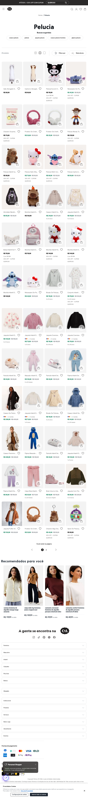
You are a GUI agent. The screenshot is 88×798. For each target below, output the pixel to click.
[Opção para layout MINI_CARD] (35, 53)
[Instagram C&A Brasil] (33, 637)
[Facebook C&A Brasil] (54, 637)
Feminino (6, 645)
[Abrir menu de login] (76, 9)
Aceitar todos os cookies (39, 794)
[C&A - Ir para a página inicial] (9, 9)
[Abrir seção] (47, 645)
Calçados (6, 666)
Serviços (6, 715)
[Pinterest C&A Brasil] (44, 637)
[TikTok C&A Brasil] (39, 637)
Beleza (6, 680)
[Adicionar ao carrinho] (17, 81)
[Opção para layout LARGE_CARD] (44, 53)
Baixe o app (7, 722)
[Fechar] (84, 790)
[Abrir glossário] (46, 691)
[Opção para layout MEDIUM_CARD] (40, 53)
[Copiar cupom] (66, 2)
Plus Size (6, 673)
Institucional (7, 700)
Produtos (6, 707)
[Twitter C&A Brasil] (49, 637)
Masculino (7, 652)
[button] (72, 9)
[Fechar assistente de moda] (35, 764)
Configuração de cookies (19, 794)
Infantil (6, 659)
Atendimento (7, 729)
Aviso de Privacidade (27, 791)
